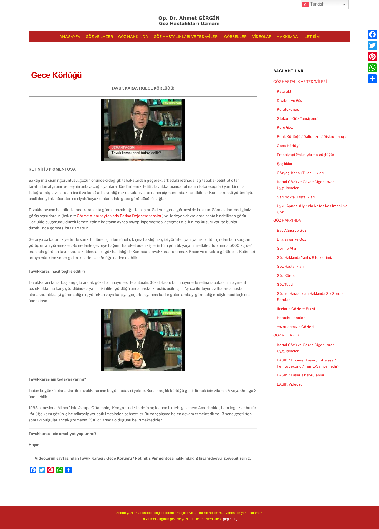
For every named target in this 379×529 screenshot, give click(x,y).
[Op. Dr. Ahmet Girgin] (189, 23)
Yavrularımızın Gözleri (295, 327)
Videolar (261, 36)
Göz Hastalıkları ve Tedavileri (186, 36)
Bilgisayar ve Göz (291, 239)
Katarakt (284, 91)
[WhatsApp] (372, 67)
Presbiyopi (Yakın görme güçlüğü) (305, 154)
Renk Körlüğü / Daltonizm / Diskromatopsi (312, 136)
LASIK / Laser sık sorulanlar (300, 375)
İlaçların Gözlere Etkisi (296, 309)
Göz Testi (285, 284)
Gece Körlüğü (56, 75)
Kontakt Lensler (291, 317)
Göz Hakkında (133, 36)
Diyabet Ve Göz (290, 100)
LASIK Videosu (290, 384)
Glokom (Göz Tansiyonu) (298, 118)
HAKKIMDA (287, 36)
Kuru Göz (285, 127)
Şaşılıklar (284, 163)
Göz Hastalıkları (290, 266)
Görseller (235, 36)
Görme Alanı (287, 248)
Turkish (317, 4)
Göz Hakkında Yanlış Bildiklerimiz (305, 257)
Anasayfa (69, 36)
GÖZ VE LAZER (286, 335)
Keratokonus (288, 109)
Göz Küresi (286, 275)
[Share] (372, 78)
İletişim (312, 36)
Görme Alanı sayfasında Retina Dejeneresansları (119, 216)
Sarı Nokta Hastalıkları (296, 197)
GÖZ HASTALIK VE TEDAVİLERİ (300, 81)
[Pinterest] (372, 56)
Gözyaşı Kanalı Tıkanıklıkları (300, 173)
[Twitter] (372, 45)
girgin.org (230, 519)
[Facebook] (372, 34)
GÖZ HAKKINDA (287, 220)
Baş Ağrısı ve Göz (291, 230)
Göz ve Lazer (99, 36)
